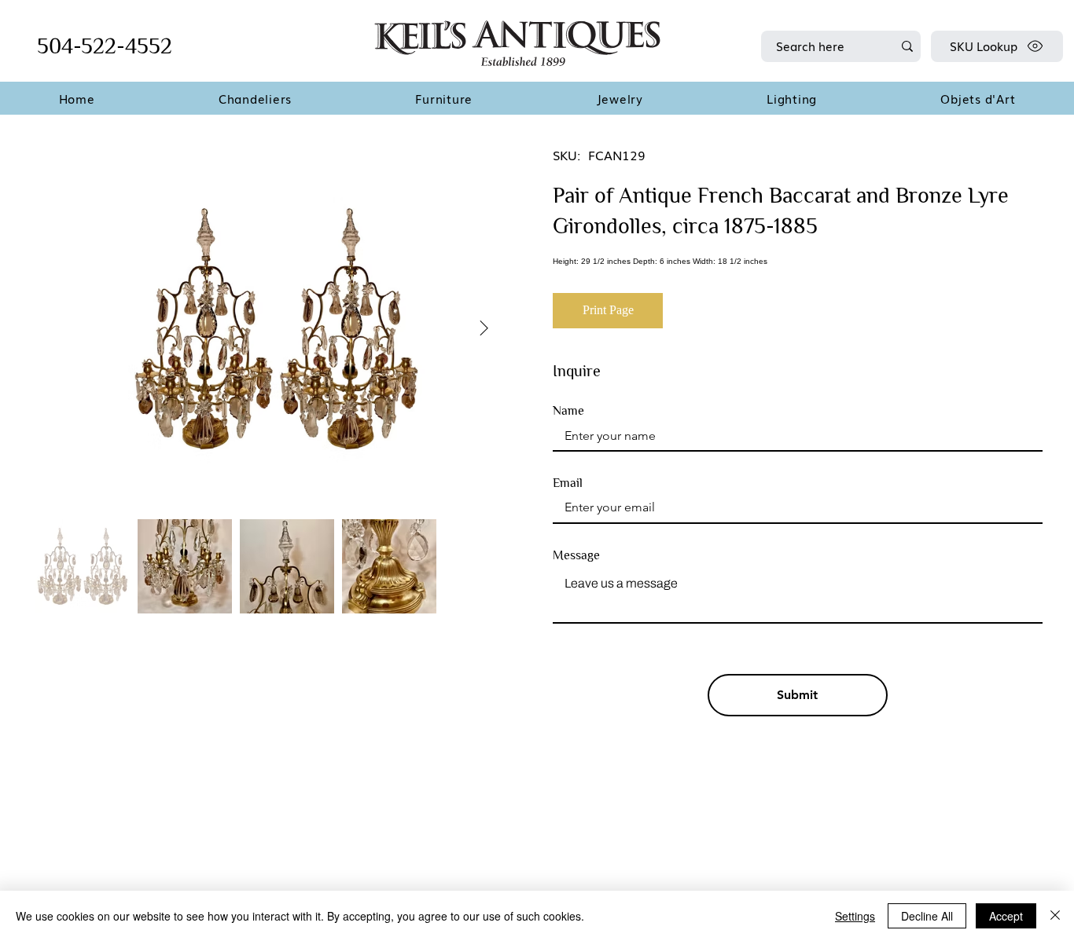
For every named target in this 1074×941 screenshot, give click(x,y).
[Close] (1055, 915)
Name (568, 411)
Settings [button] (855, 916)
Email (568, 483)
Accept (1006, 916)
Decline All (927, 916)
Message (576, 555)
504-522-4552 (104, 46)
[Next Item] (483, 329)
